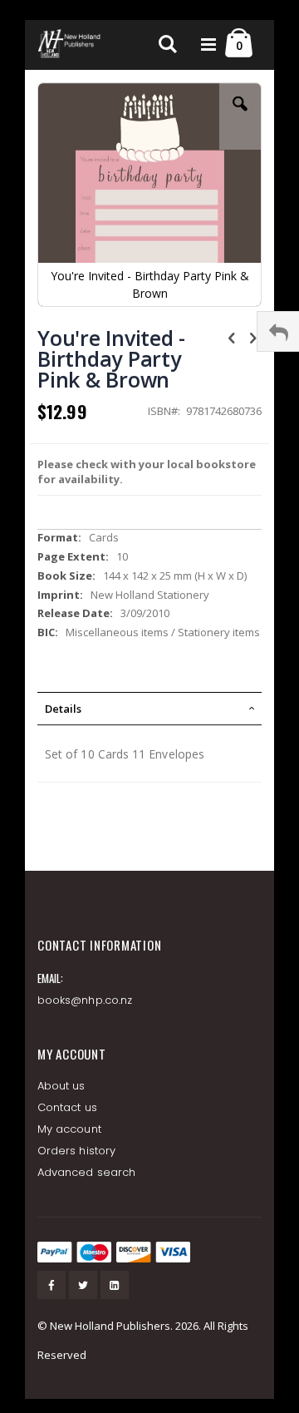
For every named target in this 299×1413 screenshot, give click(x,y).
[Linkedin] (114, 1285)
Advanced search (86, 1172)
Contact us (67, 1107)
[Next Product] (252, 336)
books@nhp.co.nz (84, 1000)
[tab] (149, 708)
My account (69, 1129)
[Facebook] (51, 1285)
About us (61, 1086)
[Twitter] (83, 1285)
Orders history (76, 1151)
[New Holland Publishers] (70, 45)
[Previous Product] (232, 336)
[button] (240, 116)
